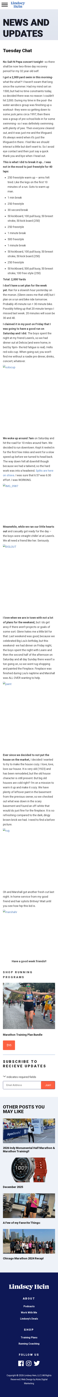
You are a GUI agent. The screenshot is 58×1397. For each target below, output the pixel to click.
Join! (48, 1085)
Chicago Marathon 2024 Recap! (23, 1258)
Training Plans (29, 1337)
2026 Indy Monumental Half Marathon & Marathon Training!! (29, 1149)
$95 (9, 1045)
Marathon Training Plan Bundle (22, 1034)
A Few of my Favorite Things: (22, 1222)
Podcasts (29, 1306)
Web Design (27, 1379)
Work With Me (29, 1312)
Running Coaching (29, 1343)
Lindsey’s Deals (29, 1318)
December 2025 (13, 1187)
